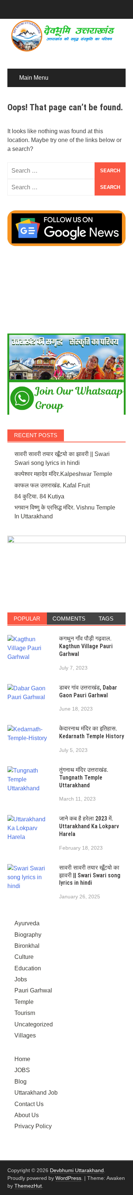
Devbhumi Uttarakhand (77, 1170)
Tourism (24, 1013)
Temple (24, 1002)
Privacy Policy (33, 1126)
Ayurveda (27, 923)
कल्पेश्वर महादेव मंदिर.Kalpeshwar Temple (63, 474)
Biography (27, 935)
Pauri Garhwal (33, 990)
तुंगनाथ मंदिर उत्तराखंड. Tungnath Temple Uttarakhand (83, 777)
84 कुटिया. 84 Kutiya (39, 496)
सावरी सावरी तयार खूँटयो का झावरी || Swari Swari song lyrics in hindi (89, 875)
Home (22, 1059)
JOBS (22, 1070)
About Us (26, 1115)
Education (27, 968)
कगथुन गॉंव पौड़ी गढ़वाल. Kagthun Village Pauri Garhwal (86, 646)
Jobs (20, 979)
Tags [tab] (106, 618)
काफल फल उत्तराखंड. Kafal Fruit (52, 485)
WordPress (68, 1178)
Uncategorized (33, 1024)
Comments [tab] (68, 618)
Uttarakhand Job (36, 1092)
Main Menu (33, 78)
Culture (24, 957)
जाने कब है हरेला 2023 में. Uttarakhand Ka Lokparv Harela (89, 826)
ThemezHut (28, 1186)
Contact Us (29, 1104)
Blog (20, 1081)
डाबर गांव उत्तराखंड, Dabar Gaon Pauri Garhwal (88, 691)
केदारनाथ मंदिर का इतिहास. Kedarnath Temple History (91, 732)
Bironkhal (27, 946)
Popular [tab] (27, 618)
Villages (25, 1035)
